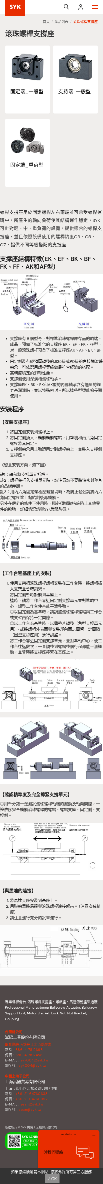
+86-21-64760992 (32, 1099)
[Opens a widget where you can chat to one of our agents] (68, 1155)
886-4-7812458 (29, 1055)
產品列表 (61, 21)
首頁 (46, 21)
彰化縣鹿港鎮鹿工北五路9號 (28, 1044)
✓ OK (52, 1179)
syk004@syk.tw (34, 1060)
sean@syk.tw (32, 1104)
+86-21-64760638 (32, 1093)
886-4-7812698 (29, 1049)
